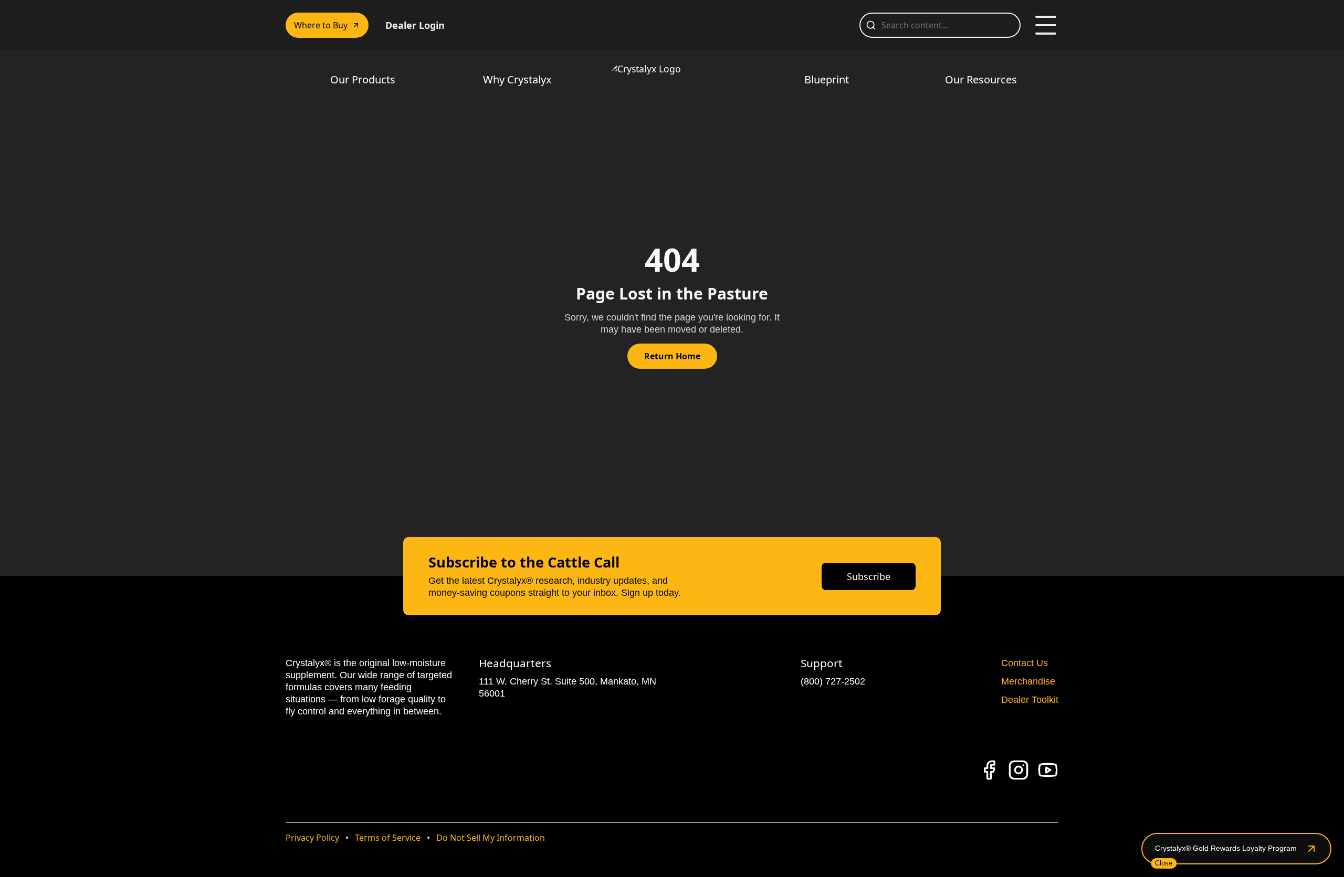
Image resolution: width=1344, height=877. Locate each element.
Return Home (672, 356)
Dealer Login (415, 25)
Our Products (362, 79)
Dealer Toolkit (1029, 699)
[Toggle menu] (1045, 25)
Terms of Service (388, 837)
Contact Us (1024, 663)
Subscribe (868, 576)
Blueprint (826, 79)
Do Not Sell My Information (490, 837)
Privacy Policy (312, 837)
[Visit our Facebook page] (989, 770)
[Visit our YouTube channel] (1047, 770)
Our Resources (981, 79)
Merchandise (1028, 681)
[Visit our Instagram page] (1018, 770)
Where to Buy (321, 25)
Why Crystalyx (517, 79)
